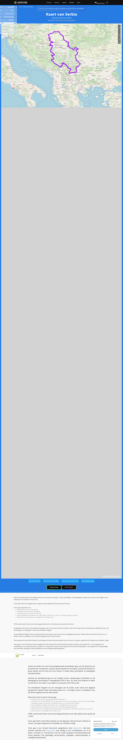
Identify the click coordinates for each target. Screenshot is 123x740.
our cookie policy (109, 726)
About (78, 2)
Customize (99, 733)
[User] (107, 2)
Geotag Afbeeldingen (88, 581)
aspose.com (62, 20)
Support (64, 2)
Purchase (56, 2)
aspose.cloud (71, 20)
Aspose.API (50, 730)
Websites (71, 2)
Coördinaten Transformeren (70, 581)
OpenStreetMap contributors (108, 576)
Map (20, 7)
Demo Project (69, 587)
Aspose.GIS (118, 576)
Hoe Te (34, 655)
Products (49, 2)
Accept (106, 729)
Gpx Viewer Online (34, 581)
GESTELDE (41, 655)
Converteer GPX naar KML (51, 581)
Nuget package (54, 587)
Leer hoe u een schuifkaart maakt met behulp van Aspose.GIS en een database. (61, 8)
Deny (112, 733)
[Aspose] (21, 2)
